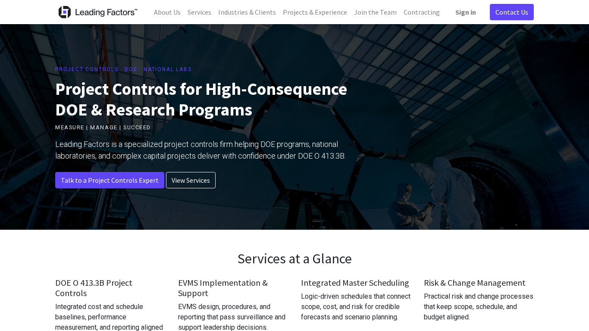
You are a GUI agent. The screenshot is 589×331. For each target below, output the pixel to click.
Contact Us (511, 12)
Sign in (465, 12)
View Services (191, 180)
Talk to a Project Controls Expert (110, 180)
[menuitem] (167, 12)
